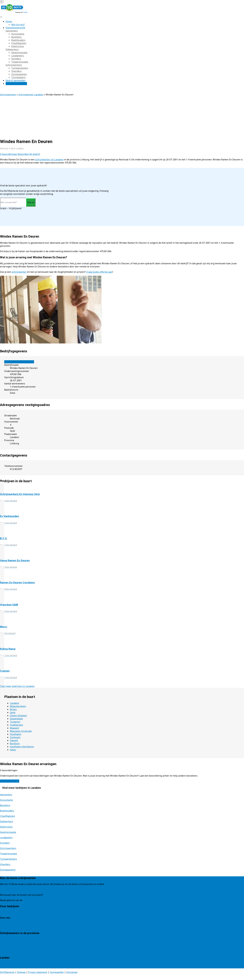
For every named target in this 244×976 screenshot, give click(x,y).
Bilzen (13, 709)
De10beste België (9, 966)
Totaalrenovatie (19, 61)
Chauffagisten (18, 43)
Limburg (4, 942)
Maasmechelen (18, 706)
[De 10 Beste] (14, 13)
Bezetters (16, 37)
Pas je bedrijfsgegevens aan (19, 361)
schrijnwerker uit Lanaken (49, 159)
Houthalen (15, 734)
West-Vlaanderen (9, 951)
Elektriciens (17, 46)
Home (9, 21)
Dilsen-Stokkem (18, 715)
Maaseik (14, 728)
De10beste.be (7, 972)
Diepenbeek (16, 718)
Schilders (16, 58)
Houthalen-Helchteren (22, 746)
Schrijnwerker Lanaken (30, 94)
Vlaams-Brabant (8, 948)
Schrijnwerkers (14, 64)
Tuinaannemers (19, 68)
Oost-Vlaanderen (9, 945)
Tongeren (15, 721)
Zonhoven (15, 737)
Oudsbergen (16, 724)
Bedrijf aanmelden (15, 80)
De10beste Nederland (11, 963)
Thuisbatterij (18, 77)
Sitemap (21, 972)
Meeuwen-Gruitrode (21, 731)
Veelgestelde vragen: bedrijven (16, 927)
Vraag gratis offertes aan (99, 271)
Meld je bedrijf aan (10, 912)
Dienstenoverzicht (15, 27)
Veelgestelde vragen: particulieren (18, 923)
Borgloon (15, 743)
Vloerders (16, 71)
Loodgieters (17, 55)
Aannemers (12, 30)
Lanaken (14, 703)
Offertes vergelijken (16, 83)
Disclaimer (72, 972)
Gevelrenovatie (19, 52)
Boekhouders (18, 40)
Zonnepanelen (19, 74)
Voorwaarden (57, 972)
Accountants (17, 33)
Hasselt (14, 740)
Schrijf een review (9, 781)
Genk (12, 712)
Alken (13, 749)
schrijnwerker (19, 271)
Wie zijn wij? (18, 24)
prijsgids (27, 900)
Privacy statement (37, 972)
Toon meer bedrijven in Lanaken (17, 686)
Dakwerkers (12, 49)
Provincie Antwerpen (11, 939)
